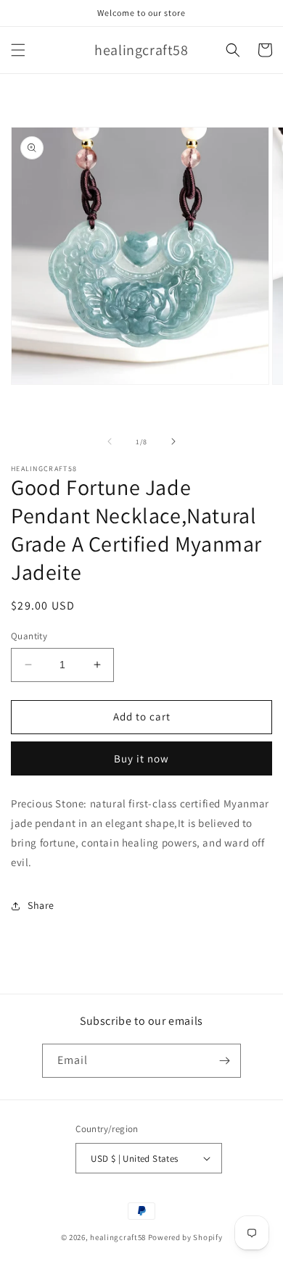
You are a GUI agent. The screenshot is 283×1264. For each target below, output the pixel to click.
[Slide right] (173, 441)
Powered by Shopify (185, 1237)
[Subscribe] (224, 1061)
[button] (18, 50)
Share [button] (41, 905)
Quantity (29, 636)
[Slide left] (110, 441)
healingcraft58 (118, 1237)
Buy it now (141, 758)
